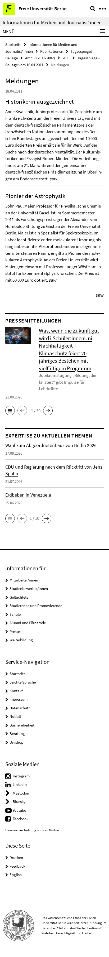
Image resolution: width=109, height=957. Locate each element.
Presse (15, 631)
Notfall (15, 716)
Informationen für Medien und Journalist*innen (52, 22)
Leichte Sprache (23, 682)
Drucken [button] (16, 857)
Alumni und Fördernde (28, 622)
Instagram (21, 775)
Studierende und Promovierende (36, 605)
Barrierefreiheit (22, 725)
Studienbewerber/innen (29, 588)
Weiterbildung (21, 639)
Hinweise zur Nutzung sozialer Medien (32, 830)
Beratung (17, 733)
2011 (66, 57)
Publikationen (51, 51)
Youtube (19, 810)
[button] (10, 410)
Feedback (17, 866)
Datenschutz (20, 707)
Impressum (19, 699)
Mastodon (21, 793)
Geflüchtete (19, 597)
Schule (15, 614)
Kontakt (16, 690)
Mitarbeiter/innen (24, 580)
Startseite (13, 44)
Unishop (16, 742)
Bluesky (19, 801)
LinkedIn (20, 784)
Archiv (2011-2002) (40, 57)
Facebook (20, 818)
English (16, 874)
